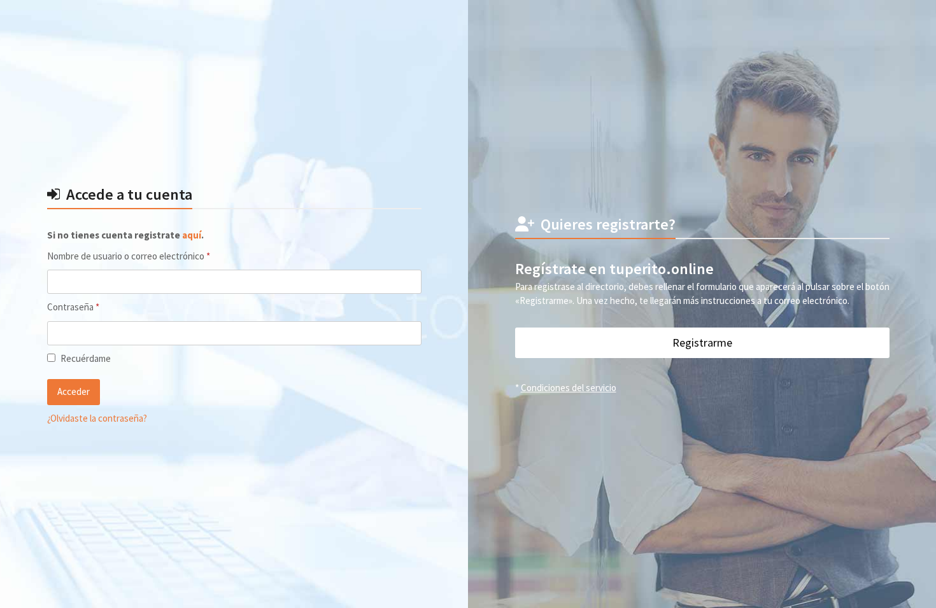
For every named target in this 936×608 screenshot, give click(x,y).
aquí (191, 235)
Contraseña (95, 306)
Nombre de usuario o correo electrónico (150, 255)
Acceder (73, 391)
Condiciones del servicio (568, 388)
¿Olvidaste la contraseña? (97, 418)
